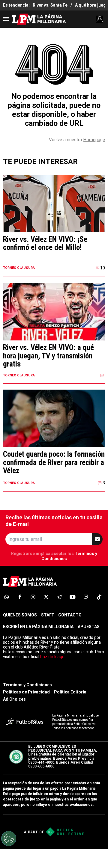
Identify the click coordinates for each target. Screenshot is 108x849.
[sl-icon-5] (59, 597)
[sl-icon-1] (6, 597)
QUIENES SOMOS (20, 615)
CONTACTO (70, 615)
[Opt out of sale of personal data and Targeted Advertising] (8, 838)
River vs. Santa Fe (50, 5)
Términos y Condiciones (27, 684)
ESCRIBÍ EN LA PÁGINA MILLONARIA (38, 626)
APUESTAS (89, 626)
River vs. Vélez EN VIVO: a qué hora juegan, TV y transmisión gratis (48, 355)
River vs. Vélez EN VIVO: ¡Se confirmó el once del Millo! (45, 243)
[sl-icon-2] (19, 597)
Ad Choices (14, 699)
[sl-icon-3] (33, 597)
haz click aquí (52, 656)
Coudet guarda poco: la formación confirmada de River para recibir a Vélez (54, 462)
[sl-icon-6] (72, 597)
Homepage (94, 139)
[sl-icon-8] (99, 597)
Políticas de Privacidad (26, 692)
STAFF (47, 615)
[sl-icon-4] (46, 597)
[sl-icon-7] (85, 597)
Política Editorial (71, 692)
